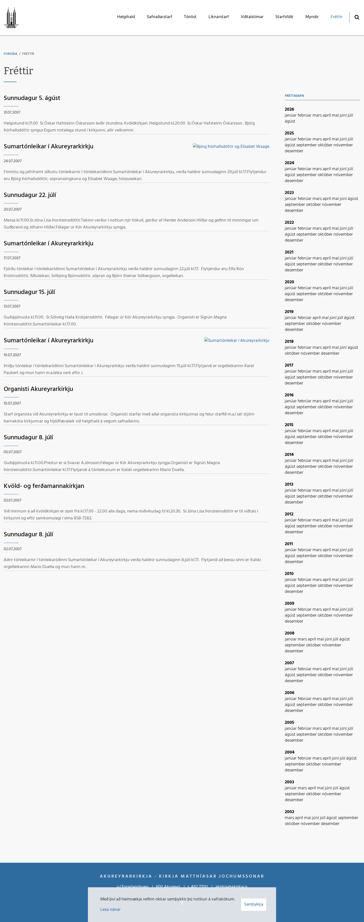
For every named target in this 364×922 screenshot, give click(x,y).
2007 (289, 663)
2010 (289, 573)
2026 (289, 109)
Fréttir (28, 54)
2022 (289, 222)
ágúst (290, 121)
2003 (289, 782)
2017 (289, 365)
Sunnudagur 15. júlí (29, 292)
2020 (289, 282)
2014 (289, 454)
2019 (289, 312)
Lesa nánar (110, 909)
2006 (289, 693)
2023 (289, 192)
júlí (350, 115)
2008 (289, 633)
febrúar (305, 115)
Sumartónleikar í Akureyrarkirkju (48, 147)
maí (336, 115)
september (307, 145)
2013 (289, 484)
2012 (289, 514)
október (326, 145)
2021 (289, 252)
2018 (289, 341)
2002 (289, 812)
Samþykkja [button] (253, 904)
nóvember (343, 145)
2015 (289, 425)
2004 (289, 752)
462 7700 (199, 886)
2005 (289, 722)
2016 (289, 395)
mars (317, 115)
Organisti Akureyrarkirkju (38, 389)
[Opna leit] (356, 17)
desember (294, 151)
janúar (291, 115)
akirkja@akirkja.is (231, 886)
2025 (289, 133)
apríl (327, 115)
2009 (289, 603)
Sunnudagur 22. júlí (30, 195)
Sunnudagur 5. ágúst (32, 98)
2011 (289, 544)
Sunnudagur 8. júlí (28, 438)
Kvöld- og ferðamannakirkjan (44, 486)
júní (344, 115)
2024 (289, 163)
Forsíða (10, 54)
